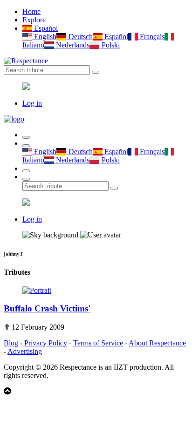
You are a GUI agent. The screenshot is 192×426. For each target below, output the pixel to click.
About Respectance (157, 343)
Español (45, 28)
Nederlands (71, 45)
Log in (32, 103)
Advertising (24, 351)
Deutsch (79, 37)
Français (151, 37)
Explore (34, 20)
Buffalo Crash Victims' (47, 308)
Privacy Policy (45, 343)
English (44, 37)
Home (31, 11)
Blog (11, 343)
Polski (109, 45)
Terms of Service (98, 343)
